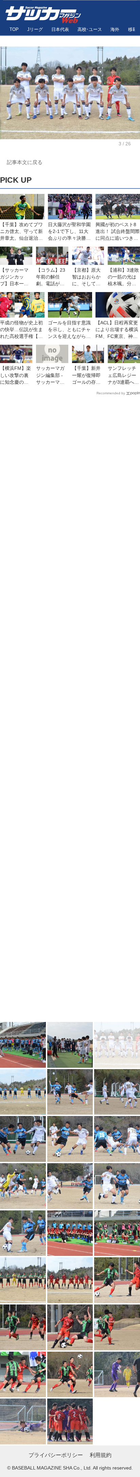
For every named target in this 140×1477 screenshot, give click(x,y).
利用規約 (100, 1455)
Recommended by (111, 393)
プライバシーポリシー (56, 1455)
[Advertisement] (70, 710)
